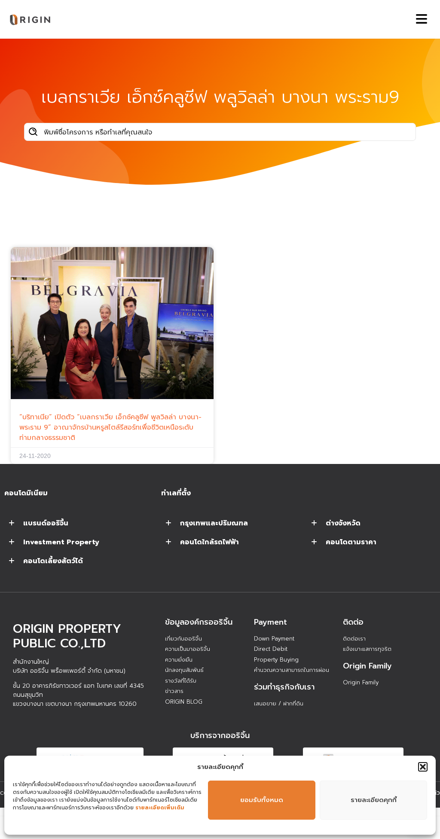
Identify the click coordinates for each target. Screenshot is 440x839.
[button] (423, 767)
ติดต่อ (353, 622)
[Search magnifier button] (33, 132)
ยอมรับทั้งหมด (261, 800)
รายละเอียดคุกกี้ (374, 800)
